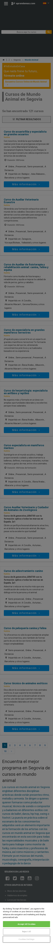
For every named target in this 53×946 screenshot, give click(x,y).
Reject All (26, 931)
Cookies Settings (26, 939)
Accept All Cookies (26, 924)
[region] (26, 924)
